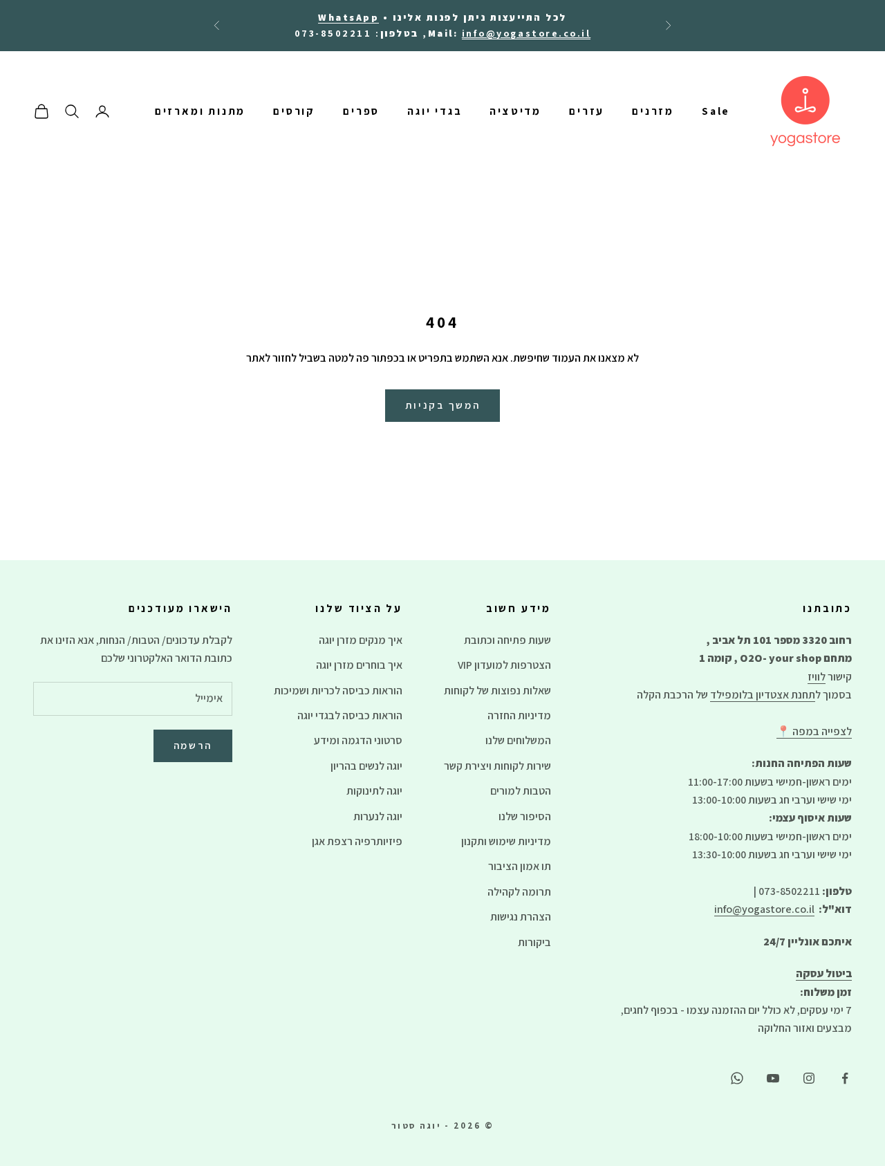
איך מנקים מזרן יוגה (360, 640)
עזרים (586, 111)
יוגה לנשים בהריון (366, 766)
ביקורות (534, 942)
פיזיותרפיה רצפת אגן (357, 841)
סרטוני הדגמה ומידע (358, 740)
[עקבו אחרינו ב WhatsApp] (737, 1078)
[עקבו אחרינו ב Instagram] (809, 1078)
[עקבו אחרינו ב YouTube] (773, 1078)
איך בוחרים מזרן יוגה (359, 665)
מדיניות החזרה (519, 715)
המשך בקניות (443, 404)
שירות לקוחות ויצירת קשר (497, 766)
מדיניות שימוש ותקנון (506, 841)
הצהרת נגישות (520, 916)
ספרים (361, 111)
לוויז (817, 676)
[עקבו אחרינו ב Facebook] (845, 1078)
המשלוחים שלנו (518, 740)
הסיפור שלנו (525, 816)
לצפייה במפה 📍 (814, 731)
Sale (716, 111)
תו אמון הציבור (519, 866)
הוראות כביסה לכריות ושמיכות (338, 690)
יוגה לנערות (377, 816)
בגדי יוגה (434, 111)
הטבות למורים (520, 791)
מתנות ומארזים (200, 111)
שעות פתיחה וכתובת (507, 640)
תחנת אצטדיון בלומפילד (762, 694)
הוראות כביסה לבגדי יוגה (349, 715)
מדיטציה (515, 111)
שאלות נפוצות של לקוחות (497, 690)
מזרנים (653, 111)
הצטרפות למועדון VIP (504, 665)
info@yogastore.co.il (764, 909)
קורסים (294, 111)
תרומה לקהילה (519, 892)
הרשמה (193, 745)
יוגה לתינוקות (374, 791)
